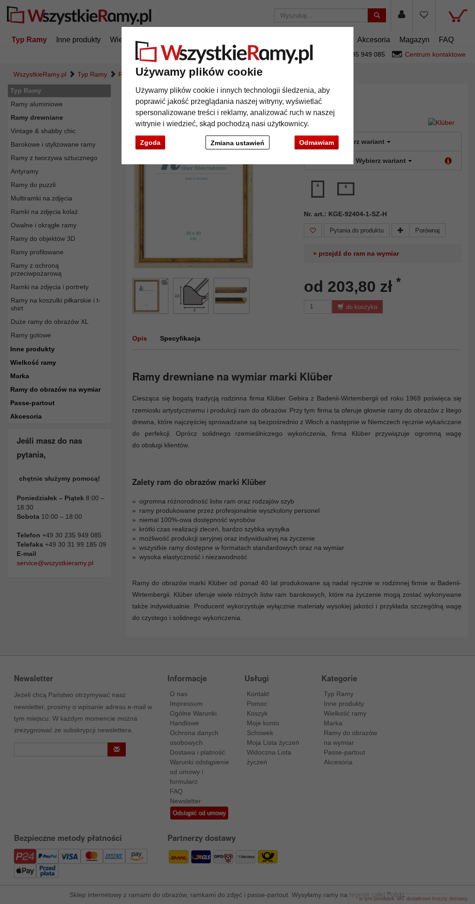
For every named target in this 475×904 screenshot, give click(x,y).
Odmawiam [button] (316, 142)
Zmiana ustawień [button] (237, 143)
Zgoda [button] (150, 142)
